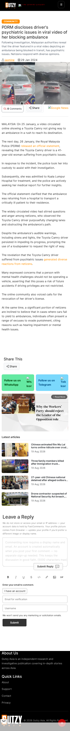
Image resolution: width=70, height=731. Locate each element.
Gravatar (20, 530)
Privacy (6, 702)
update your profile (38, 530)
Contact (6, 695)
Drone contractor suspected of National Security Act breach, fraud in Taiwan (49, 496)
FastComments (36, 526)
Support (7, 689)
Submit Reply (45, 566)
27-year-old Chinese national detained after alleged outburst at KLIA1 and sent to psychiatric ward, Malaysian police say (49, 482)
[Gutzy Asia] (10, 5)
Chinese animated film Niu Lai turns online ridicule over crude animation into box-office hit (49, 447)
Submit (14, 622)
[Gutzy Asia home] (12, 720)
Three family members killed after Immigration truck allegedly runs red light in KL (47, 463)
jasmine (9, 60)
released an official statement (40, 146)
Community (11, 21)
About (5, 682)
